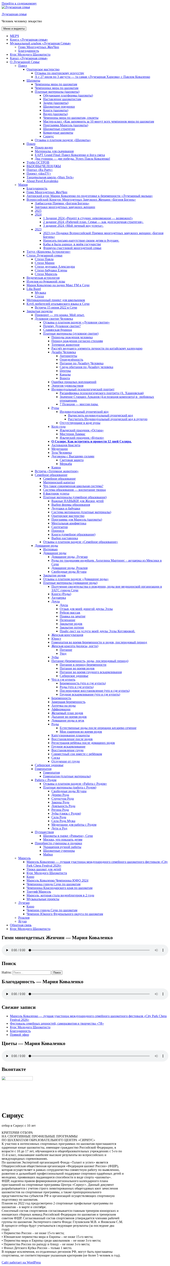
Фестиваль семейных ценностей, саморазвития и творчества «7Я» (57, 1023)
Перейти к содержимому (19, 3)
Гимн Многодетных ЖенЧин (38, 47)
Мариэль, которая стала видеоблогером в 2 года (60, 895)
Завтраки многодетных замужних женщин (65, 207)
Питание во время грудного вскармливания (91, 672)
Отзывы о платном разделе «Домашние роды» (76, 579)
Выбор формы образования (70, 504)
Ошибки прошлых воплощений (73, 382)
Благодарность (28, 51)
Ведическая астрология (43, 277)
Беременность (61, 698)
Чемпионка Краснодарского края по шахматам (59, 888)
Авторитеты (68, 356)
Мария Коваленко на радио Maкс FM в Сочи (58, 285)
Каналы (65, 374)
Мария (23, 184)
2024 (38, 214)
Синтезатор (59, 527)
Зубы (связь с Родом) (66, 813)
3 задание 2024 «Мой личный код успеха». (73, 225)
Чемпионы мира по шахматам (56, 84)
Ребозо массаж (70, 612)
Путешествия (44, 832)
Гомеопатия (43, 769)
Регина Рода (60, 809)
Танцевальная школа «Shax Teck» (50, 177)
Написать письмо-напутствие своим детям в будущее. (81, 240)
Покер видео (44, 147)
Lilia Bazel (34, 289)
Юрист (56, 638)
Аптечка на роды (63, 705)
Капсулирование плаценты (70, 735)
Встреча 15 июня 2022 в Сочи (56, 307)
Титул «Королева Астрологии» (48, 251)
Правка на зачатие (72, 616)
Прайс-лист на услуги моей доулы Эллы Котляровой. (97, 631)
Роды (55, 724)
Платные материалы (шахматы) (57, 91)
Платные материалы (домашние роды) (70, 583)
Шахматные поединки (59, 106)
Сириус (48, 136)
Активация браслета (65, 445)
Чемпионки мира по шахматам (56, 88)
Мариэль (24, 858)
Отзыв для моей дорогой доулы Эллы (86, 609)
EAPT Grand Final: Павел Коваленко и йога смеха (70, 155)
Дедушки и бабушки (65, 508)
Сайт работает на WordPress (21, 1262)
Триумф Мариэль (39, 891)
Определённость (71, 359)
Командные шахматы (58, 132)
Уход (63, 653)
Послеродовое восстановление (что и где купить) (95, 690)
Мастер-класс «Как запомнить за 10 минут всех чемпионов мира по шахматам (98, 121)
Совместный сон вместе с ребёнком (76, 754)
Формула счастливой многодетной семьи (72, 248)
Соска (55, 757)
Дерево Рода (60, 795)
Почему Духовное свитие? (62, 326)
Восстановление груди (67, 750)
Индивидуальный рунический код (84, 411)
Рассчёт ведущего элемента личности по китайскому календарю (96, 348)
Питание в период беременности (83, 664)
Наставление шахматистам (62, 99)
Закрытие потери (72, 627)
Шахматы (33, 80)
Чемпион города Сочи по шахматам (52, 910)
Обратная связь (21, 925)
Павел (22, 65)
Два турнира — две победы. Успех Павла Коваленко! (72, 158)
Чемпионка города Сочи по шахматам (53, 884)
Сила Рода (58, 817)
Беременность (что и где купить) (83, 683)
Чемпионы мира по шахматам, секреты (70, 117)
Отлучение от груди (65, 761)
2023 (38, 229)
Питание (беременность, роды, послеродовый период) (89, 661)
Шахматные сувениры (59, 850)
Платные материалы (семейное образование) (75, 497)
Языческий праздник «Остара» (82, 430)
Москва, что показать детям (62, 839)
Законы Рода (60, 802)
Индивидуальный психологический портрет (82, 389)
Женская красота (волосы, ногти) (74, 646)
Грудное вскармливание (68, 746)
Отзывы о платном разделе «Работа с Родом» (75, 783)
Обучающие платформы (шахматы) (68, 95)
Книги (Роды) (61, 594)
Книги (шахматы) (55, 110)
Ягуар (22, 921)
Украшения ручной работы (62, 847)
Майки (48, 854)
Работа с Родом (45, 780)
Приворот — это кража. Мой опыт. (60, 315)
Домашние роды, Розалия (69, 568)
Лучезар (24, 902)
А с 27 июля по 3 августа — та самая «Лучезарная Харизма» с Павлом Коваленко (92, 77)
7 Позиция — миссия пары (79, 404)
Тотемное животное (65, 344)
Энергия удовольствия (67, 385)
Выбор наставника (64, 538)
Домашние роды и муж (67, 720)
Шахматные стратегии (59, 129)
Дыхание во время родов (69, 716)
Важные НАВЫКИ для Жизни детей (77, 501)
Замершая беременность (68, 702)
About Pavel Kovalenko (42, 181)
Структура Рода (62, 798)
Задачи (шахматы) (55, 103)
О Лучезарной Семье (25, 62)
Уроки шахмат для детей (44, 869)
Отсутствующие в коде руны (80, 423)
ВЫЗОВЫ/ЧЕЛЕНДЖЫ (44, 166)
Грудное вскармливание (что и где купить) (90, 694)
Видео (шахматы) (55, 114)
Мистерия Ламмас (72, 434)
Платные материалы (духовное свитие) (70, 333)
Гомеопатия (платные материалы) (67, 776)
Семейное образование (51, 475)
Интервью (50, 549)
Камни (56, 467)
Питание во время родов (77, 668)
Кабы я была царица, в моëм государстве (72, 244)
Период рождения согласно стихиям (77, 341)
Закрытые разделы (40, 311)
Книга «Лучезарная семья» (29, 39)
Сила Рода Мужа (63, 821)
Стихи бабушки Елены (51, 270)
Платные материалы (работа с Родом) (69, 787)
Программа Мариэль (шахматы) (65, 125)
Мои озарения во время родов (81, 731)
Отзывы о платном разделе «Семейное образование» (80, 542)
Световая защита (72, 460)
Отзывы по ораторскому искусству (59, 73)
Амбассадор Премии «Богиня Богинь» (62, 203)
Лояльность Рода (63, 806)
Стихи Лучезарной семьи (44, 255)
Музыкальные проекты (43, 899)
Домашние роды (46, 545)
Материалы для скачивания (54, 151)
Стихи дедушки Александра (55, 266)
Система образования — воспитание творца (74, 490)
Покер (31, 144)
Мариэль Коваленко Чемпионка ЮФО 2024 (57, 880)
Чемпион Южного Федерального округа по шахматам (65, 914)
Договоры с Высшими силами (72, 456)
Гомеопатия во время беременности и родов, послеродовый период (99, 642)
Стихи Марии (45, 263)
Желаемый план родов (67, 713)
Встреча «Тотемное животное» (57, 471)
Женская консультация (67, 635)
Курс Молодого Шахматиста (30, 54)
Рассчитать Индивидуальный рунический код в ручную (107, 419)
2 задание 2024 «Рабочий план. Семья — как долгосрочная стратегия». (93, 222)
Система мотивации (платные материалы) (81, 512)
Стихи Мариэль (46, 274)
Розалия (23, 917)
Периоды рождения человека (72, 337)
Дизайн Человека (63, 352)
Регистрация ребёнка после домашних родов (83, 743)
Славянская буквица (57, 330)
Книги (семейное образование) (73, 534)
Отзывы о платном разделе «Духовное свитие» (76, 322)
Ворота (65, 378)
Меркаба (66, 463)
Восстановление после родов (72, 739)
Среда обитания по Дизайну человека (86, 367)
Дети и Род (59, 828)
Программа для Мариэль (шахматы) (76, 519)
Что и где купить (63, 679)
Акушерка (58, 597)
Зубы (55, 657)
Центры (65, 370)
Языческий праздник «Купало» (82, 437)
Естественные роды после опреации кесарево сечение (98, 728)
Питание (66, 649)
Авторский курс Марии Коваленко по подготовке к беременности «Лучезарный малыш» (90, 196)
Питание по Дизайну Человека (81, 363)
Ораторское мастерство (43, 69)
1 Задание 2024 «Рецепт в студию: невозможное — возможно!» (88, 218)
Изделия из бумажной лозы (46, 281)
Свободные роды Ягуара (68, 571)
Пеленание (67, 620)
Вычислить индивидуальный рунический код (100, 415)
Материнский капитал (59, 482)
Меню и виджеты (14, 28)
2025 (38, 210)
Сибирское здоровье (74, 676)
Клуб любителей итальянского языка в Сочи (58, 303)
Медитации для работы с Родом (73, 824)
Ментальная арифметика (68, 523)
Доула (55, 601)
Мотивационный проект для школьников (56, 300)
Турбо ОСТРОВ (38, 162)
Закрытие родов (54, 575)
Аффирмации (60, 709)
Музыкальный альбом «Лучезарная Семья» (40, 43)
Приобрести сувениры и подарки (58, 843)
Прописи (57, 530)
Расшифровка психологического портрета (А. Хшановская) (102, 393)
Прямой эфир (19, 1034)
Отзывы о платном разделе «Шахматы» (63, 140)
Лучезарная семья (14, 14)
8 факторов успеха (56, 493)
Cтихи (39, 296)
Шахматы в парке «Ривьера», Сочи (68, 836)
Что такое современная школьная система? (73, 486)
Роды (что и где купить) (77, 687)
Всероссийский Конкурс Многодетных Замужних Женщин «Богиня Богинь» (81, 199)
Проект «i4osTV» (39, 173)
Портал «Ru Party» (40, 170)
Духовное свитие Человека (54, 318)
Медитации (59, 449)
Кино (30, 876)
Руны (55, 408)
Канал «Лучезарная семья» (29, 58)
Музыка (40, 292)
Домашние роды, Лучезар (69, 556)
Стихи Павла (44, 259)
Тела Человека (61, 452)
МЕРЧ (14, 36)
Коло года (58, 426)
